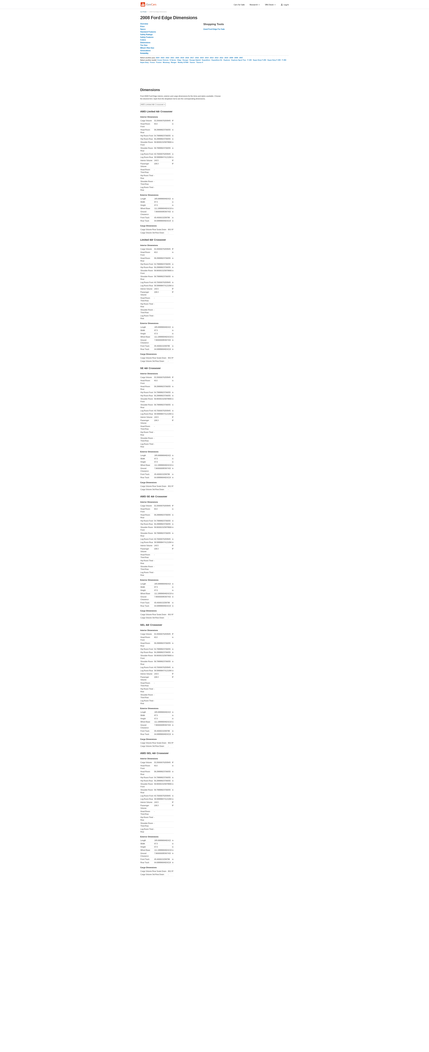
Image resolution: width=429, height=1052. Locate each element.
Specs (143, 29)
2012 (216, 58)
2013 (211, 58)
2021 (172, 58)
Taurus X (199, 62)
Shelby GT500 (183, 62)
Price (142, 26)
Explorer (227, 60)
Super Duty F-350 (274, 60)
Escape (185, 60)
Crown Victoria (162, 60)
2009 (231, 58)
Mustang (166, 62)
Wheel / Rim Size (147, 48)
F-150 (249, 60)
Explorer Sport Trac (238, 60)
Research (254, 4)
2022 (167, 58)
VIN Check (269, 4)
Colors (143, 40)
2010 (226, 58)
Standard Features (148, 32)
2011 (221, 58)
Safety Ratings (146, 34)
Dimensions (145, 43)
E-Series (173, 60)
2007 (241, 58)
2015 (202, 58)
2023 (162, 58)
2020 (177, 58)
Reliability (144, 53)
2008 (236, 58)
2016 (197, 58)
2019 (182, 58)
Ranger (173, 62)
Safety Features (147, 37)
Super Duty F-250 (259, 60)
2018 (187, 58)
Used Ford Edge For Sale (214, 29)
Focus (152, 62)
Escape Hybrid (195, 60)
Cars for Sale (239, 4)
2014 (207, 58)
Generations (145, 51)
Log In (286, 4)
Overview (144, 24)
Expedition (206, 60)
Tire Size (143, 45)
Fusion (159, 62)
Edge (179, 60)
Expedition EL (217, 60)
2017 (192, 58)
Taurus (192, 62)
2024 (157, 58)
